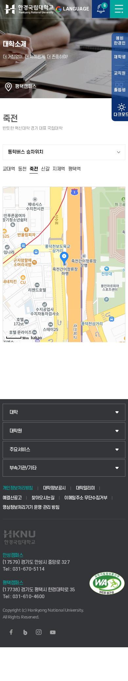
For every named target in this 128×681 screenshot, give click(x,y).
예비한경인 (120, 41)
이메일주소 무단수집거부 (85, 497)
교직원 (120, 73)
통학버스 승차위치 (25, 152)
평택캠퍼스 (25, 86)
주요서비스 (20, 449)
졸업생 (120, 90)
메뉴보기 (119, 9)
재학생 (120, 57)
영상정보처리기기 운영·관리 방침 (31, 507)
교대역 (9, 169)
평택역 (74, 169)
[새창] (11, 632)
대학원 (16, 431)
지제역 (59, 169)
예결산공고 (12, 497)
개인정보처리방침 (18, 488)
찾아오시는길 (43, 497)
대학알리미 (85, 488)
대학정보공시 (54, 488)
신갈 (45, 169)
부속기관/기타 (23, 468)
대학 (14, 412)
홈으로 (8, 87)
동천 (22, 169)
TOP (116, 675)
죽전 (34, 169)
